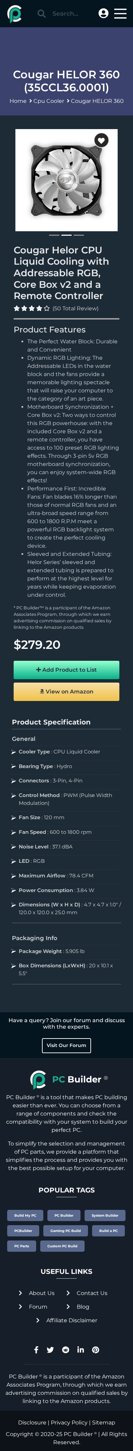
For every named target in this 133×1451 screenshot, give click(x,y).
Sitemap (103, 1422)
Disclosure (32, 1422)
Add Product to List (69, 670)
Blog (82, 1307)
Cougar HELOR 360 (97, 101)
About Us (41, 1293)
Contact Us (91, 1293)
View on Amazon (68, 691)
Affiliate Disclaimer (71, 1320)
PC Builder (78, 1434)
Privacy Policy (69, 1422)
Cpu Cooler (48, 101)
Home (18, 101)
